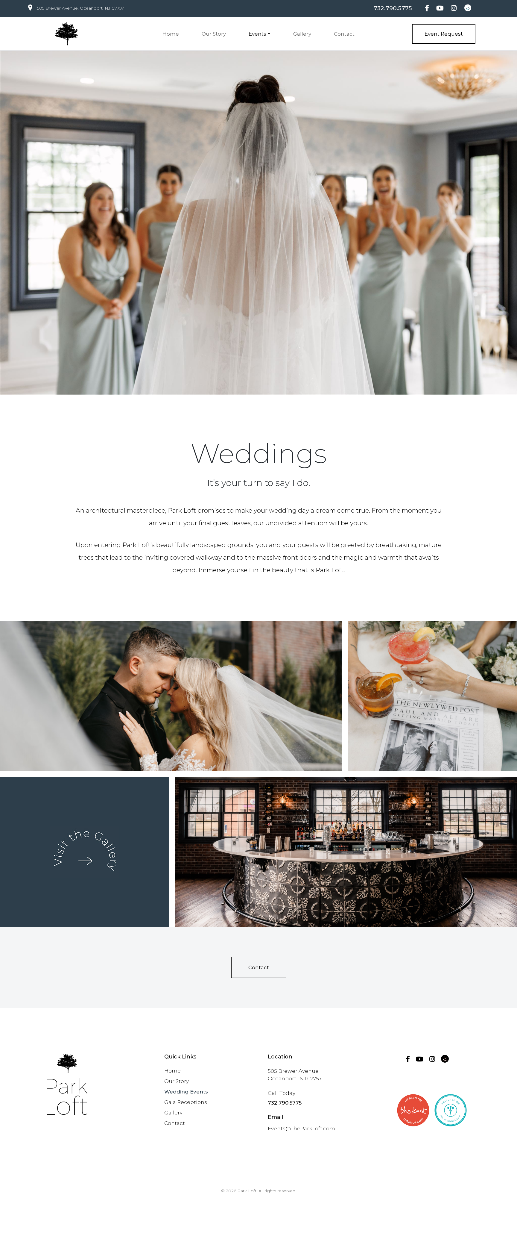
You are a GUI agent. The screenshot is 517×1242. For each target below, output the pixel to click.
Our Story (214, 34)
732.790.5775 (393, 8)
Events (257, 34)
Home (170, 34)
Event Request (444, 34)
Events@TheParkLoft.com (301, 1129)
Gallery (302, 34)
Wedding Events (186, 1092)
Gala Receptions (185, 1102)
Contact (344, 34)
